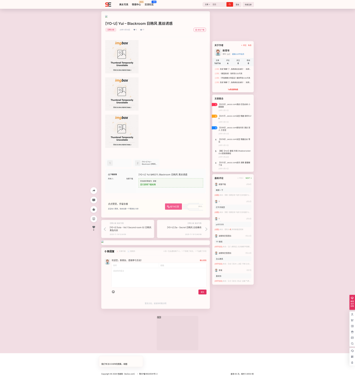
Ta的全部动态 (233, 89)
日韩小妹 (110, 30)
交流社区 (149, 3)
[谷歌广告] (106, 16)
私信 (249, 45)
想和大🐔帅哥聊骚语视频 (234, 229)
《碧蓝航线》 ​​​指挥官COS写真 (228, 73)
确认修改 (203, 260)
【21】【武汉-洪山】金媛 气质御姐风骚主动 (243, 281)
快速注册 (248, 5)
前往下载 (201, 30)
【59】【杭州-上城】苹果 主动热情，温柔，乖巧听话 (247, 264)
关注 (244, 45)
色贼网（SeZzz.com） (126, 374)
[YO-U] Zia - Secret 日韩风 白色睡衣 (184, 227)
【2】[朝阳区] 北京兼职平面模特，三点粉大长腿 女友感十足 (250, 247)
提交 (202, 292)
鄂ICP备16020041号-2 (148, 374)
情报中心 (136, 3)
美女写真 (123, 4)
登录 (237, 5)
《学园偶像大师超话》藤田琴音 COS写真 (232, 78)
